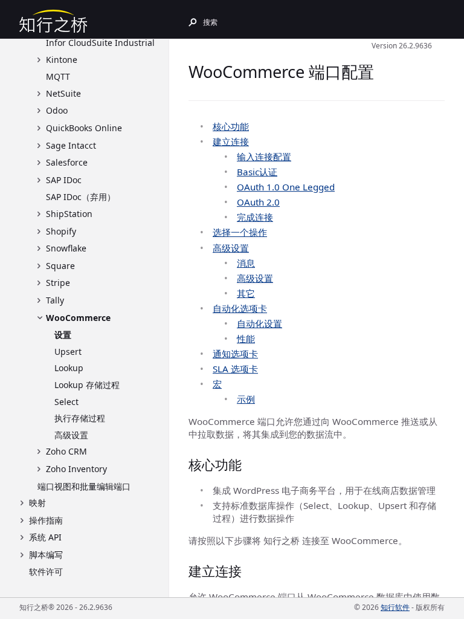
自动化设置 (259, 323)
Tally (55, 300)
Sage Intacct (71, 145)
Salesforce (67, 162)
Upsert (68, 351)
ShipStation (69, 213)
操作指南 (46, 520)
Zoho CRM (66, 451)
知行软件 (395, 607)
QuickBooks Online (84, 128)
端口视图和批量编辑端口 (83, 486)
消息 (246, 263)
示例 (246, 399)
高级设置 (71, 435)
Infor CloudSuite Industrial (100, 42)
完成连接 (255, 217)
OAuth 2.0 (258, 202)
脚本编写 (46, 554)
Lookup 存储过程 (87, 385)
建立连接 (231, 141)
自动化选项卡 (240, 308)
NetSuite (63, 93)
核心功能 (231, 126)
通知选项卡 (235, 354)
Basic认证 (257, 172)
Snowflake (66, 248)
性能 (246, 338)
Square (60, 265)
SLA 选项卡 (235, 369)
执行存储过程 (79, 418)
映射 (37, 502)
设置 (62, 334)
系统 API (45, 537)
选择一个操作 (240, 232)
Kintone (61, 59)
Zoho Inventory (76, 469)
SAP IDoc (64, 180)
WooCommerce (78, 317)
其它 (246, 293)
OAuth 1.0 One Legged (286, 187)
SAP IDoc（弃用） (80, 197)
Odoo (57, 110)
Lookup (68, 368)
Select (66, 401)
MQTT (58, 76)
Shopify (61, 231)
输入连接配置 (264, 157)
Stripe (58, 282)
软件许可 (46, 571)
